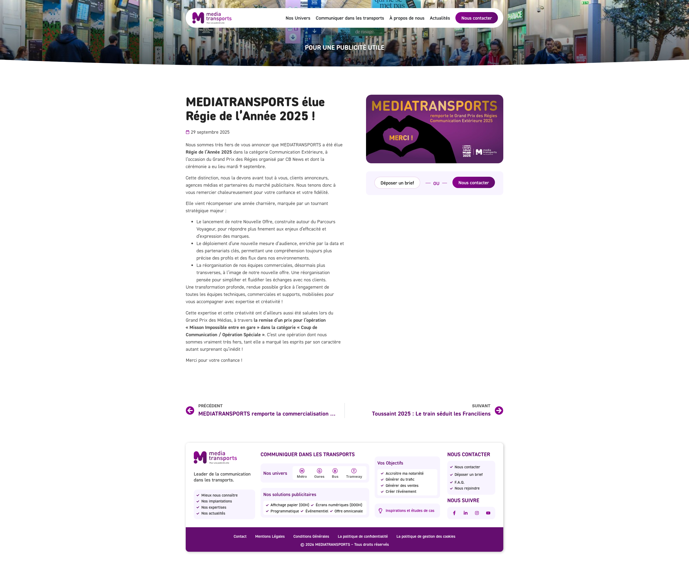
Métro (302, 476)
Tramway (354, 476)
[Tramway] (354, 471)
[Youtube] (488, 513)
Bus (335, 476)
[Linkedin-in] (465, 513)
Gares (319, 476)
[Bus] (335, 471)
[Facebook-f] (454, 513)
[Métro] (302, 471)
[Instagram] (477, 513)
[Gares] (319, 471)
